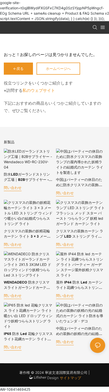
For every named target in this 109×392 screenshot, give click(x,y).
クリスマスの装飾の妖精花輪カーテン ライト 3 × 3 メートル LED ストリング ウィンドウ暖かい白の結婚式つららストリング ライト (27, 234)
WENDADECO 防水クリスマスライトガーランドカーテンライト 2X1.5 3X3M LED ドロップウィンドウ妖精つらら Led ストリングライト (27, 285)
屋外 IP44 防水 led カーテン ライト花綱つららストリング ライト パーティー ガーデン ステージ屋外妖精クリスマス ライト (79, 285)
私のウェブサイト (39, 90)
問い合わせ (13, 187)
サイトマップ (70, 378)
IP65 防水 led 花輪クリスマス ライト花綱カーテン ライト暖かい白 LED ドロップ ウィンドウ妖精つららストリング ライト (28, 337)
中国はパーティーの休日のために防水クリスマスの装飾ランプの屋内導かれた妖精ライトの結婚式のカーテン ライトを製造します (79, 183)
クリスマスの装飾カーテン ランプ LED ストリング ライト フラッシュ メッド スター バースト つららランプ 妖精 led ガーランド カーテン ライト (80, 234)
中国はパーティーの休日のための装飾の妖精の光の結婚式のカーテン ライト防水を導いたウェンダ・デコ (79, 331)
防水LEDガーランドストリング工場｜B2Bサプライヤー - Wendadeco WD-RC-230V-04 (28, 177)
